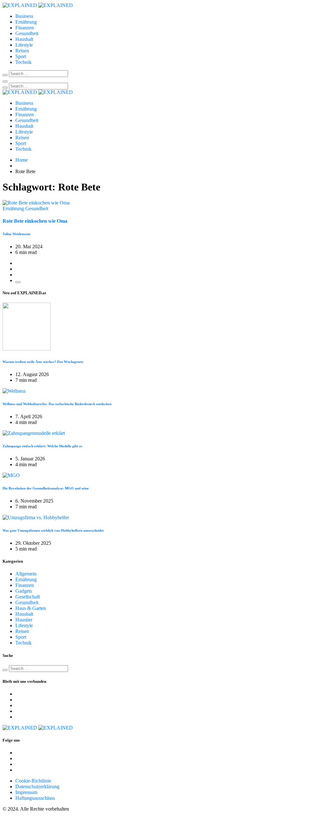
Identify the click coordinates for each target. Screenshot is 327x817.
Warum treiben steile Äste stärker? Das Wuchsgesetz (43, 362)
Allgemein (25, 573)
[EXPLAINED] (38, 5)
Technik (23, 62)
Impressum (26, 792)
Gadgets (23, 591)
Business (24, 16)
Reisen (22, 50)
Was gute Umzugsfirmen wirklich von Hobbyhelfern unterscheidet (53, 530)
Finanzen (24, 27)
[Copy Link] (17, 282)
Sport (20, 56)
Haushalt (24, 39)
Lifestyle (24, 45)
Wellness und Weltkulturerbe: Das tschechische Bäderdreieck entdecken (57, 404)
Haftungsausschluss (35, 798)
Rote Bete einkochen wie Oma (35, 221)
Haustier (23, 619)
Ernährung (26, 22)
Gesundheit (26, 33)
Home (21, 160)
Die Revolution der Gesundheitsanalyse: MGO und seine (46, 488)
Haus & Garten (30, 608)
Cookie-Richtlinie (33, 780)
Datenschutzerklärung (37, 786)
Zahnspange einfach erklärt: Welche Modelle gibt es (42, 446)
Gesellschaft (27, 596)
